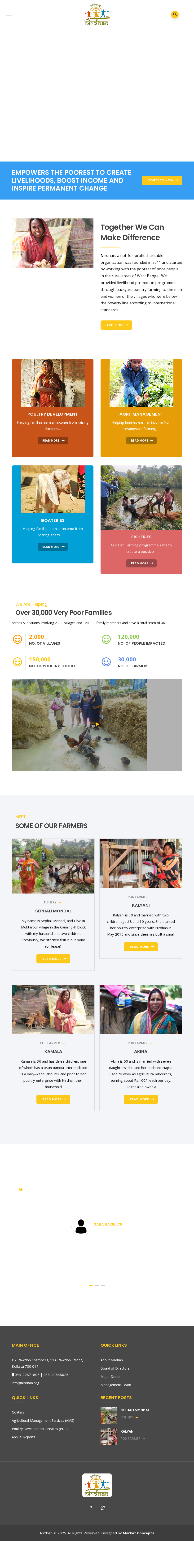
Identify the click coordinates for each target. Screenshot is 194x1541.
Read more (52, 959)
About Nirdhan (112, 1360)
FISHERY (50, 902)
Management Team (116, 1385)
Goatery (18, 1412)
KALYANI (141, 905)
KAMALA (53, 1051)
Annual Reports (23, 1437)
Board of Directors (115, 1368)
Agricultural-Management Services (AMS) (43, 1420)
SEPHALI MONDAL (53, 911)
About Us (114, 325)
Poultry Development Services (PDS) (40, 1428)
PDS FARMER (138, 896)
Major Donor (111, 1376)
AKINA (140, 1051)
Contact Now (160, 180)
